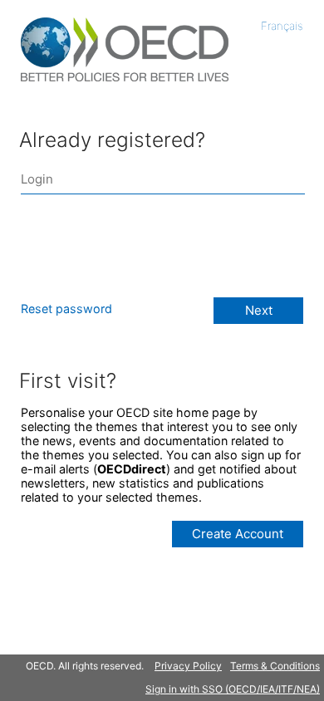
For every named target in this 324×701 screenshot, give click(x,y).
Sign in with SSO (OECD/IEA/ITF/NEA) (232, 689)
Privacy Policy (188, 665)
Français (282, 25)
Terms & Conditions (275, 665)
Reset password (66, 308)
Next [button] (258, 310)
